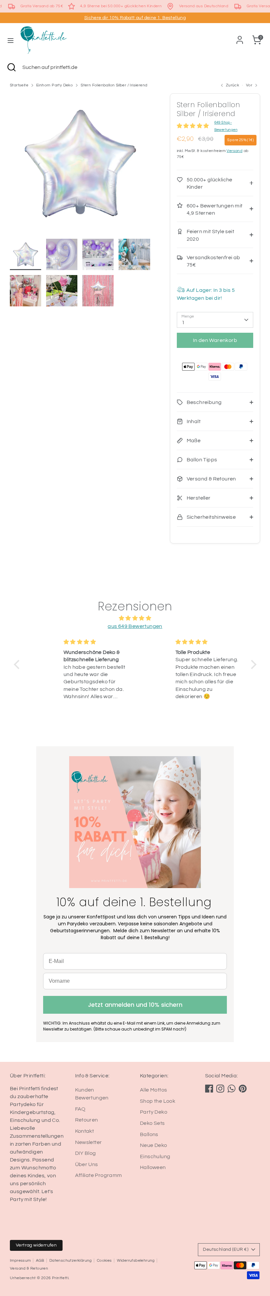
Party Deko (153, 1112)
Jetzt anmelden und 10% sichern (135, 1005)
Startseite (19, 85)
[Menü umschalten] (10, 40)
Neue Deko (153, 1145)
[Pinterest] (243, 1089)
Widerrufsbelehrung (136, 1260)
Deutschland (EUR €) (225, 1249)
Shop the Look (157, 1101)
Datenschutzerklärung (70, 1260)
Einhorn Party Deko (54, 85)
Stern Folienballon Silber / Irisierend (114, 85)
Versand (234, 151)
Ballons (149, 1134)
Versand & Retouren (29, 1268)
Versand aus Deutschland (203, 6)
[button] (18, 664)
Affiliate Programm (98, 1175)
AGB (40, 1260)
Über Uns (86, 1164)
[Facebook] (209, 1089)
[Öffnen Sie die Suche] (11, 67)
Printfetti (60, 1278)
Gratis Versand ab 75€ (41, 6)
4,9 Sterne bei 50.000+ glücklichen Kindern (121, 6)
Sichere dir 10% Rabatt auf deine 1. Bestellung (135, 17)
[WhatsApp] (231, 1089)
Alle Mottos (153, 1090)
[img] (135, 618)
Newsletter (88, 1142)
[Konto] (239, 37)
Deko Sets (152, 1123)
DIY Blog (85, 1153)
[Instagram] (220, 1089)
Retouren (86, 1120)
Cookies (104, 1260)
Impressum (20, 1260)
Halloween (153, 1167)
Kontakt (84, 1131)
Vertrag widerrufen (36, 1245)
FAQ (80, 1109)
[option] (80, 166)
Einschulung (155, 1156)
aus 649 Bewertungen (135, 626)
